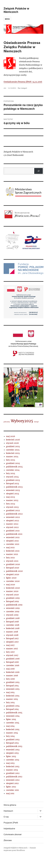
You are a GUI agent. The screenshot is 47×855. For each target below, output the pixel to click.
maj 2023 (10, 497)
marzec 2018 (12, 631)
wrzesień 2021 (13, 537)
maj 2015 (10, 692)
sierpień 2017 (12, 642)
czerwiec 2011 (12, 790)
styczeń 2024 (12, 477)
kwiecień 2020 (13, 588)
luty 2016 (10, 679)
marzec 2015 (12, 699)
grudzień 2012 (13, 773)
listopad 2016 (12, 662)
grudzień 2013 (12, 739)
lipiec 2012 (11, 786)
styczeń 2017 (12, 655)
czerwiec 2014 (12, 722)
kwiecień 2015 (12, 695)
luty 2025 (10, 460)
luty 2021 (10, 557)
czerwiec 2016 (12, 665)
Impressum (8, 810)
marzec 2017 (12, 648)
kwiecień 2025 (13, 453)
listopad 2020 (12, 567)
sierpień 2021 (12, 541)
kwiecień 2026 (13, 439)
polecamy (7, 422)
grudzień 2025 (13, 446)
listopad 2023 (12, 483)
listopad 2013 (12, 743)
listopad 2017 (12, 638)
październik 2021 (14, 534)
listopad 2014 (12, 709)
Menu (7, 19)
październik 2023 (14, 487)
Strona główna (10, 805)
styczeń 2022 (12, 527)
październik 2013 (14, 746)
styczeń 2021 (12, 561)
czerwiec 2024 (13, 470)
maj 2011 (10, 793)
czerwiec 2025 (13, 450)
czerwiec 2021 (12, 544)
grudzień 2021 (13, 530)
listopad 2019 (12, 601)
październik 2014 (14, 712)
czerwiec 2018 (12, 625)
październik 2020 (14, 571)
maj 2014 (10, 726)
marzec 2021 (12, 554)
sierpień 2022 (12, 520)
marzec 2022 (12, 524)
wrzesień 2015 (13, 689)
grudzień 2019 (13, 598)
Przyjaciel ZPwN (11, 822)
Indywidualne (9, 828)
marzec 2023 (12, 500)
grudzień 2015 (13, 682)
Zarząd (36, 422)
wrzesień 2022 (13, 517)
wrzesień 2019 (13, 608)
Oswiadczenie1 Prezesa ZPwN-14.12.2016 (23, 81)
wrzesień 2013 (12, 749)
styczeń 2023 (12, 507)
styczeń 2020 (12, 594)
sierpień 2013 (12, 753)
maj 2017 (10, 645)
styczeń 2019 (12, 615)
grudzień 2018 (13, 618)
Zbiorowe (8, 840)
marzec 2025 (12, 456)
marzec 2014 (12, 733)
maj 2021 (10, 547)
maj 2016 (10, 669)
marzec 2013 (12, 770)
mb (5, 88)
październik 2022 (14, 514)
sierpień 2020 (12, 574)
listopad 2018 (12, 621)
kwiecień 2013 (12, 766)
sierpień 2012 (12, 783)
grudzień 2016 (13, 658)
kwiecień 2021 (12, 551)
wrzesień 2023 (13, 490)
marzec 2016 (12, 675)
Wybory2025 (22, 421)
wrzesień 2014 (13, 716)
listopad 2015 (12, 685)
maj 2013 (10, 763)
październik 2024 (14, 466)
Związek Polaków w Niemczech (16, 10)
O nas (6, 816)
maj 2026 (10, 436)
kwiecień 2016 (13, 672)
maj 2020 (10, 584)
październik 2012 (14, 776)
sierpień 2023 (12, 493)
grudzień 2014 (13, 706)
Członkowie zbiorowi (13, 834)
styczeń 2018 (12, 635)
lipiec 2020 (11, 578)
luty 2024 (10, 473)
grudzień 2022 (13, 510)
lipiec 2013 (11, 756)
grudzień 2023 (13, 480)
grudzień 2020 (13, 564)
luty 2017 (10, 652)
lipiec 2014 (11, 719)
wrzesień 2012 (13, 780)
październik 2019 (14, 605)
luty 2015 (10, 702)
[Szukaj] (38, 171)
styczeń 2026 (12, 443)
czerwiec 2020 (13, 581)
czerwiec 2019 (12, 611)
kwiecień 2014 (12, 729)
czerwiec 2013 (12, 760)
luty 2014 (10, 736)
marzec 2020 (12, 591)
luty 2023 (10, 503)
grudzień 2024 (13, 463)
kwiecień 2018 (12, 628)
